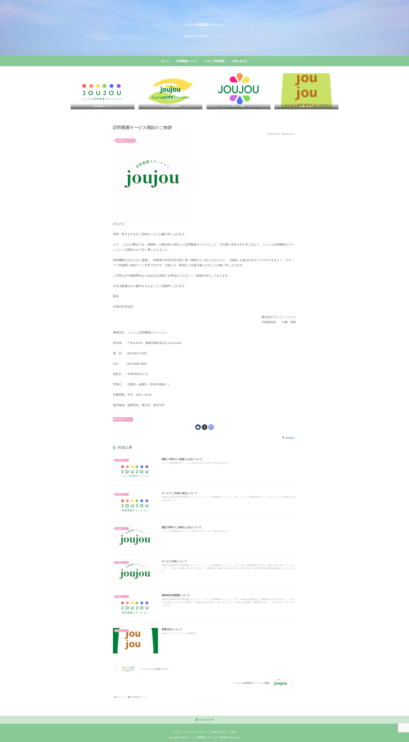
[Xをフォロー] (204, 427)
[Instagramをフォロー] (211, 427)
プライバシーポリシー (195, 732)
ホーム (176, 732)
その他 (232, 732)
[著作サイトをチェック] (198, 427)
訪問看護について (124, 419)
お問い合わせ (218, 732)
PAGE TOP (206, 719)
